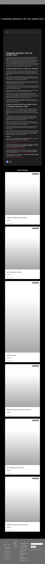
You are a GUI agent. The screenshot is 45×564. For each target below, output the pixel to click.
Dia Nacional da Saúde (11, 355)
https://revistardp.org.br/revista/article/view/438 (26, 152)
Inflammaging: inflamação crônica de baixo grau (17, 524)
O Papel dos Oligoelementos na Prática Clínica (17, 217)
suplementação (13, 110)
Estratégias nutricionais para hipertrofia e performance (19, 409)
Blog (32, 3)
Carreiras (29, 3)
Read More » (9, 220)
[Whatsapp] (8, 545)
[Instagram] (10, 161)
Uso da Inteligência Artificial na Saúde (15, 467)
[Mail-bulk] (9, 545)
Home (21, 3)
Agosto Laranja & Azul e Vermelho (14, 272)
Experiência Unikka (24, 3)
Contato (35, 3)
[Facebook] (7, 161)
